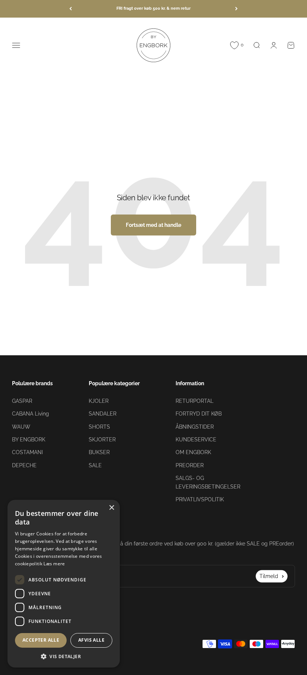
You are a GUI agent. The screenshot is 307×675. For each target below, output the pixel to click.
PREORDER (190, 465)
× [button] (111, 508)
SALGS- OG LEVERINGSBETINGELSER (208, 482)
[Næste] (236, 8)
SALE (95, 465)
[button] (63, 656)
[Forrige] (70, 8)
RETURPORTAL (194, 401)
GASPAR (22, 401)
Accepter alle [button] (40, 640)
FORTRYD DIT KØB (199, 414)
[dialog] (63, 584)
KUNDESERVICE (196, 440)
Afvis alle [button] (91, 640)
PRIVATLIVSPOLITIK (200, 499)
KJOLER (99, 401)
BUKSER (99, 452)
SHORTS (99, 427)
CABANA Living (30, 414)
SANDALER (102, 414)
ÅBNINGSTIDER (195, 427)
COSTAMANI (27, 452)
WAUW (21, 427)
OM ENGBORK (193, 452)
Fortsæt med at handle (153, 225)
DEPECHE (24, 465)
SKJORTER (102, 440)
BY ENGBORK (28, 440)
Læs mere (54, 563)
